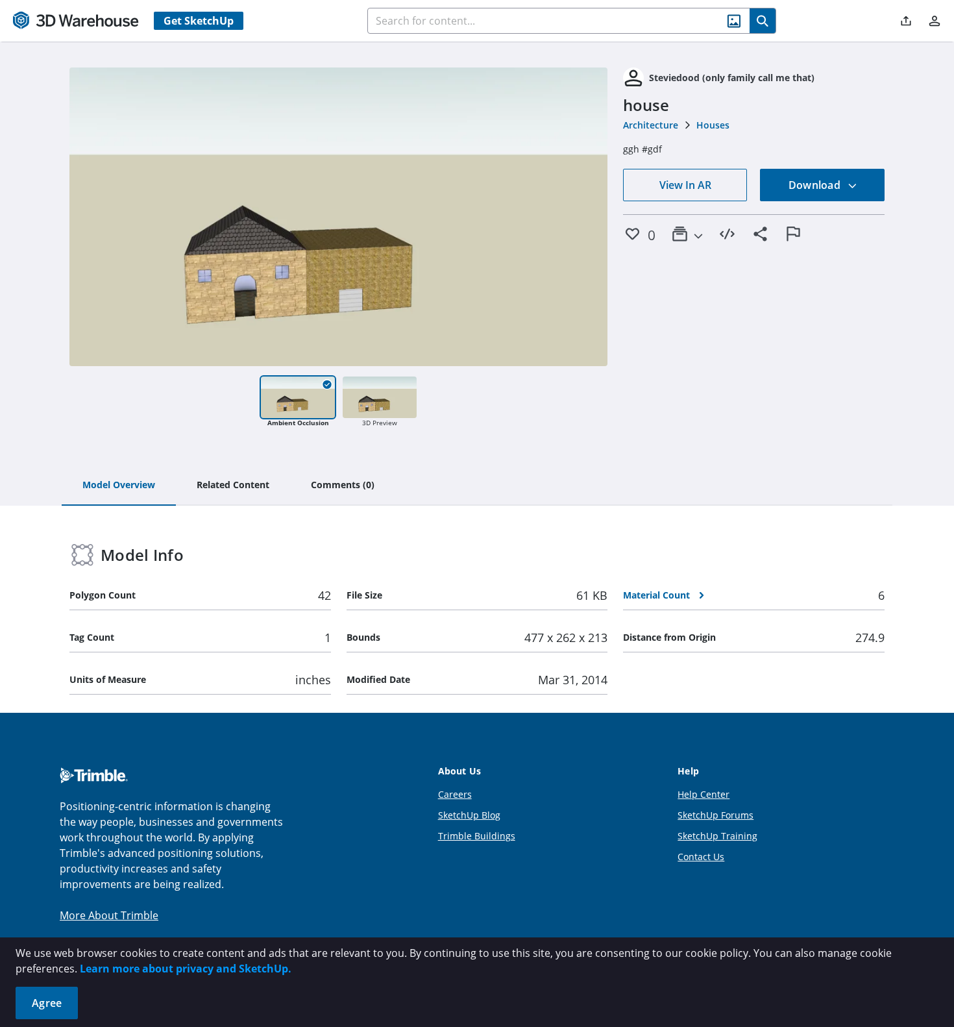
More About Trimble (109, 915)
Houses (712, 125)
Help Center (703, 794)
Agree (47, 1003)
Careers (455, 794)
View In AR (685, 185)
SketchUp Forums (715, 815)
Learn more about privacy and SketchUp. (185, 968)
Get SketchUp (199, 21)
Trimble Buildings (476, 836)
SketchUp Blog (469, 815)
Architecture (650, 125)
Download (816, 185)
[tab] (119, 485)
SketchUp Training (717, 836)
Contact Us (701, 856)
